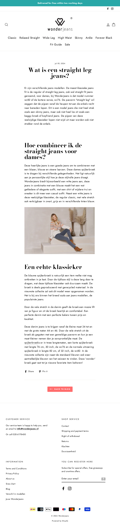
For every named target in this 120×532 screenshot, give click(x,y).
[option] (60, 3)
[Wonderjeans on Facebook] (63, 488)
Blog (8, 488)
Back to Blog (62, 389)
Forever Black (104, 38)
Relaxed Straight (29, 38)
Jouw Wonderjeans (15, 499)
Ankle (89, 38)
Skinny (79, 38)
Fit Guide (56, 44)
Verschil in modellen (15, 493)
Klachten (66, 446)
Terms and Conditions (16, 468)
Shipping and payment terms (75, 431)
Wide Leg (49, 38)
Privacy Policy (12, 473)
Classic (12, 38)
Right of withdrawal (71, 436)
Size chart (10, 483)
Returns (65, 441)
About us (10, 478)
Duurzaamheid (69, 451)
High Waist (65, 38)
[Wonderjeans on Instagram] (69, 488)
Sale (67, 44)
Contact (65, 426)
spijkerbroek (31, 342)
